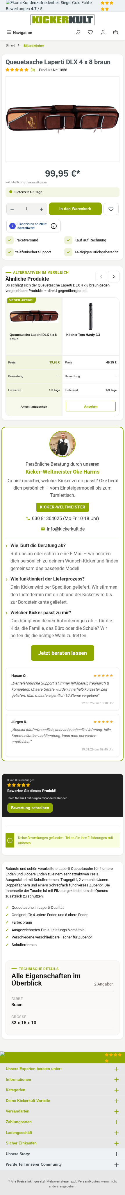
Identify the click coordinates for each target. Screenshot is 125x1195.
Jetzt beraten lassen (62, 653)
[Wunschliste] (90, 32)
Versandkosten (37, 182)
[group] (62, 119)
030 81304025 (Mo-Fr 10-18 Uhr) (65, 518)
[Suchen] (78, 32)
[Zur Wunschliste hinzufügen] (111, 209)
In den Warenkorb (75, 209)
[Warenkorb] (115, 32)
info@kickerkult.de (66, 529)
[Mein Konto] (103, 32)
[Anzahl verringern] (12, 209)
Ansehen (91, 406)
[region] (62, 119)
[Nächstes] (113, 276)
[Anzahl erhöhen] (41, 209)
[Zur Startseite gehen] (62, 20)
